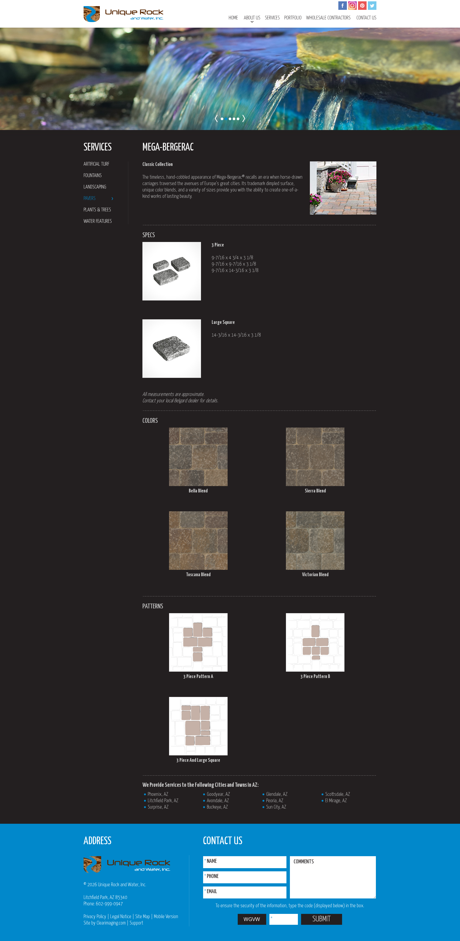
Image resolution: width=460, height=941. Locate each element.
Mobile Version (166, 916)
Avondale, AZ (218, 800)
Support (136, 923)
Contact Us (366, 17)
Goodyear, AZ (218, 794)
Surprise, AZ (158, 807)
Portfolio (293, 17)
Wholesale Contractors (328, 17)
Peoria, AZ (274, 800)
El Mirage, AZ (336, 800)
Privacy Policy (95, 916)
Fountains (93, 175)
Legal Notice (120, 916)
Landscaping (95, 187)
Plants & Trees (97, 209)
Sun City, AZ (276, 807)
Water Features (98, 221)
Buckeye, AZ (217, 807)
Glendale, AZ (277, 794)
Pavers (90, 198)
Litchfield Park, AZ (163, 800)
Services (272, 17)
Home (233, 17)
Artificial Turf (96, 164)
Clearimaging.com (111, 923)
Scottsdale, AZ (337, 794)
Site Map (142, 916)
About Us (252, 17)
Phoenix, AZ (158, 794)
